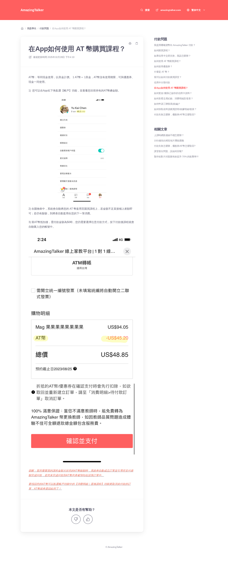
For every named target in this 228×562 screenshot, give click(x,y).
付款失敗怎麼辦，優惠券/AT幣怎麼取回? (174, 114)
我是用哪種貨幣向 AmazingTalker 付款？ (174, 45)
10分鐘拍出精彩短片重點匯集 (169, 140)
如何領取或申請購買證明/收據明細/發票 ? (175, 109)
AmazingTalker (32, 10)
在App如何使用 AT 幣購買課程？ (69, 28)
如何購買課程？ (162, 50)
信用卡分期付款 (162, 82)
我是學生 (31, 28)
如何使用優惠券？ (163, 66)
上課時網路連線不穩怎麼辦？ (169, 135)
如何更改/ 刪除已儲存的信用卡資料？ (173, 93)
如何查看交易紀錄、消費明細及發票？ (173, 98)
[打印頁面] (130, 43)
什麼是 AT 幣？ (161, 71)
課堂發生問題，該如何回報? (168, 151)
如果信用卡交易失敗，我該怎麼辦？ (172, 55)
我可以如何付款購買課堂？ (168, 77)
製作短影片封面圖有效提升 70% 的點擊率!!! (176, 156)
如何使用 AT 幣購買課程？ (167, 61)
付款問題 (44, 28)
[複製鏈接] (136, 43)
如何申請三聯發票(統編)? (167, 103)
